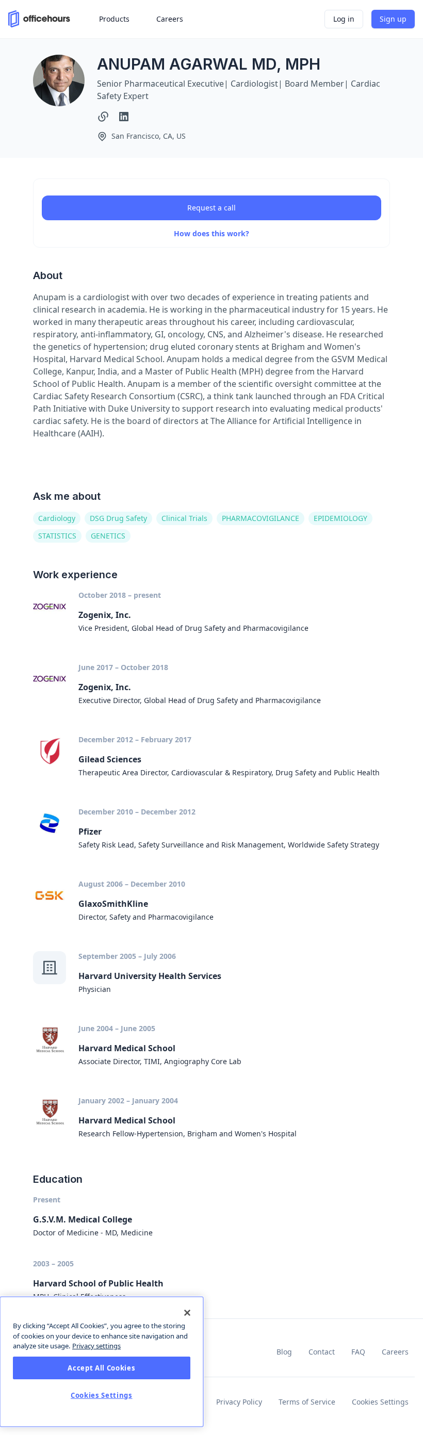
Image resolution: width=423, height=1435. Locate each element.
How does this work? (211, 233)
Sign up (393, 19)
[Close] (187, 1313)
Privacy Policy (239, 1402)
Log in (343, 19)
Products (114, 19)
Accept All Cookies (101, 1368)
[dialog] (101, 1362)
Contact (321, 1352)
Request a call (211, 208)
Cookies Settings (380, 1402)
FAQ (358, 1352)
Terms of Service (307, 1402)
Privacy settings (96, 1345)
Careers (395, 1352)
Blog (284, 1352)
